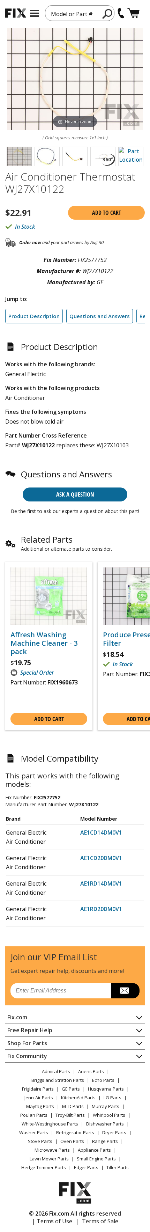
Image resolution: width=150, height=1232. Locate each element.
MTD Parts (73, 1106)
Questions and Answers (99, 316)
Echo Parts (103, 1080)
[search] (107, 13)
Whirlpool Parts (109, 1115)
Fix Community (27, 1056)
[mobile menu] (34, 13)
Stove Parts (40, 1141)
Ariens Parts (91, 1071)
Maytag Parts (40, 1106)
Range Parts (105, 1141)
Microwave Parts (52, 1150)
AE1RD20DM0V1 (101, 909)
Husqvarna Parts (106, 1089)
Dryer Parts (114, 1132)
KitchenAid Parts (78, 1097)
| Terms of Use (52, 1221)
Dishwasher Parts (105, 1124)
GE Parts (71, 1089)
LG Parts (112, 1097)
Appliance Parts (94, 1150)
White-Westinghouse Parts (50, 1124)
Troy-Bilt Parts (70, 1115)
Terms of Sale (100, 1221)
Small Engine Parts (96, 1159)
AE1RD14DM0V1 (101, 883)
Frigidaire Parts (38, 1089)
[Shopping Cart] (133, 13)
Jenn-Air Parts (38, 1097)
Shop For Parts (27, 1043)
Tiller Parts (117, 1167)
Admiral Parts (56, 1071)
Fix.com (17, 1017)
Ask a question (75, 494)
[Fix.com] (15, 13)
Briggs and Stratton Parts (57, 1080)
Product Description (34, 316)
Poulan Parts (33, 1115)
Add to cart (106, 213)
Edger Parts (86, 1167)
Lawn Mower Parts (49, 1159)
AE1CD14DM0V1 (101, 832)
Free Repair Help (29, 1030)
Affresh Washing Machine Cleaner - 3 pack (43, 643)
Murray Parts (105, 1106)
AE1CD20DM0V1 (101, 858)
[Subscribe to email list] (125, 990)
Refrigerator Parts (75, 1132)
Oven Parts (72, 1141)
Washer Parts (33, 1132)
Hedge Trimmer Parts (43, 1167)
